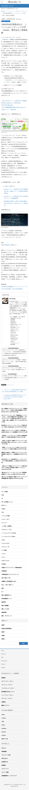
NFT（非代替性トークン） (8, 502)
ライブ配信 (4, 550)
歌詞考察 (4, 602)
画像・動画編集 (5, 605)
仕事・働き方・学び (6, 577)
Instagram (4, 728)
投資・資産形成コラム (7, 595)
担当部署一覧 (5, 761)
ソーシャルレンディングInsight (9, 533)
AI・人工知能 (5, 491)
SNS (2, 657)
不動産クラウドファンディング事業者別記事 (12, 567)
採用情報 (4, 765)
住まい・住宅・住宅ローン (8, 584)
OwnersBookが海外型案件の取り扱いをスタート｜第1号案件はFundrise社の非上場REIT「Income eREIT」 (14, 397)
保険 (3, 588)
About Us (3, 653)
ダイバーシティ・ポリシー (8, 681)
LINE (3, 721)
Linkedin (4, 735)
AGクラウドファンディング (13, 348)
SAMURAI (5, 39)
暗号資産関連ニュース (7, 598)
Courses (3, 667)
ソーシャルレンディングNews (8, 536)
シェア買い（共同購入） (7, 526)
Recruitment (4, 660)
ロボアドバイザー (6, 560)
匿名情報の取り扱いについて (8, 691)
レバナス (4, 553)
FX (2, 498)
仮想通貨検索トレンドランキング (9, 775)
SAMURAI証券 (5, 245)
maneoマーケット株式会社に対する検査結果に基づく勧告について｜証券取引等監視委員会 (16, 191)
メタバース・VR (5, 546)
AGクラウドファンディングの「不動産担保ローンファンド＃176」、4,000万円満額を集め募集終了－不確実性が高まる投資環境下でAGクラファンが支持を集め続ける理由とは (14, 352)
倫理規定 (4, 677)
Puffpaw (3, 508)
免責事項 (4, 702)
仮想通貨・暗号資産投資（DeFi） (9, 581)
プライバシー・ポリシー (7, 698)
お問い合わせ (5, 758)
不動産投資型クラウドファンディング (10, 574)
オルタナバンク (6, 21)
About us (4, 748)
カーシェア (4, 522)
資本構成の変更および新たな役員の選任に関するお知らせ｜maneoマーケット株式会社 (16, 203)
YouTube (4, 718)
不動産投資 (4, 571)
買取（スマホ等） (6, 609)
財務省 (3, 638)
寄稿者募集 (4, 751)
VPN (3, 512)
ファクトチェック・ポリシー (8, 688)
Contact (3, 664)
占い (3, 591)
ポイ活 (3, 540)
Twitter (3, 714)
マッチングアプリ (6, 543)
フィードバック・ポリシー (8, 695)
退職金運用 (4, 612)
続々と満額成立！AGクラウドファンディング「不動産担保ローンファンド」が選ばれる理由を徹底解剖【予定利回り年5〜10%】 (14, 410)
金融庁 (3, 625)
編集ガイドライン (6, 705)
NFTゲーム (4, 505)
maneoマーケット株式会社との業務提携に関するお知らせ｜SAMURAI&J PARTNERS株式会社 (14, 103)
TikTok (3, 725)
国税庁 (3, 632)
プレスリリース (5, 768)
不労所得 (4, 564)
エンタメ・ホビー (6, 519)
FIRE (3, 495)
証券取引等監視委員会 (7, 628)
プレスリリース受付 (6, 755)
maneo (6, 186)
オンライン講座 (5, 772)
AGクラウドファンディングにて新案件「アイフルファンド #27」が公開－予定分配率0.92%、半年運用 (14, 369)
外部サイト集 (5, 738)
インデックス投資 (6, 515)
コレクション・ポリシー (7, 684)
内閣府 (3, 635)
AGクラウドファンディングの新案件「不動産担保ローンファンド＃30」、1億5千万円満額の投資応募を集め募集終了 (14, 361)
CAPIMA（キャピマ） (12, 374)
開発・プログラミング (7, 615)
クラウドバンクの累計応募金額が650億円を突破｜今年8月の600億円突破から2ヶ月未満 (14, 390)
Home (2, 650)
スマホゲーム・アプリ (7, 529)
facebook (4, 731)
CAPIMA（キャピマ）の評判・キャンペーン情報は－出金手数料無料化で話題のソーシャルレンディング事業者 (14, 377)
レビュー (4, 557)
